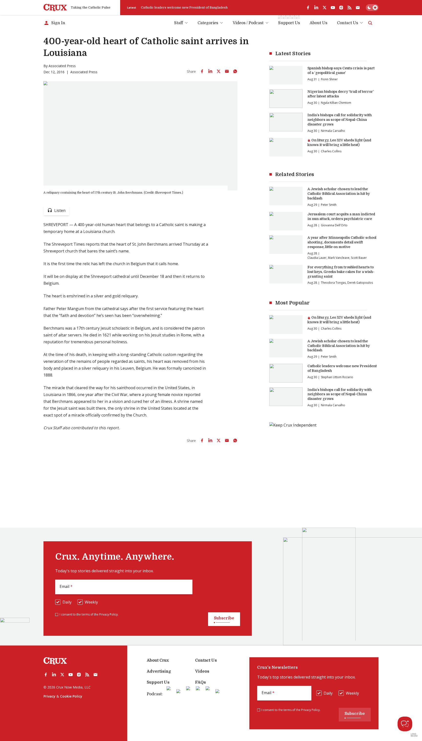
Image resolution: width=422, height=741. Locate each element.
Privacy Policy (108, 614)
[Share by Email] (227, 71)
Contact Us (347, 23)
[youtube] (333, 7)
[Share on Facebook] (202, 71)
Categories (208, 23)
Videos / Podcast (248, 23)
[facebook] (308, 7)
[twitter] (324, 7)
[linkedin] (316, 7)
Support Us (158, 682)
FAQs (200, 682)
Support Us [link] (289, 23)
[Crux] (55, 7)
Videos (202, 671)
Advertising (159, 671)
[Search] (370, 23)
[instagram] (341, 7)
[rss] (349, 7)
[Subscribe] (358, 7)
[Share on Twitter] (218, 71)
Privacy (49, 696)
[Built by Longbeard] (414, 735)
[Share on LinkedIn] (210, 71)
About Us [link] (318, 23)
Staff (178, 23)
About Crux (158, 660)
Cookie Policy (71, 696)
